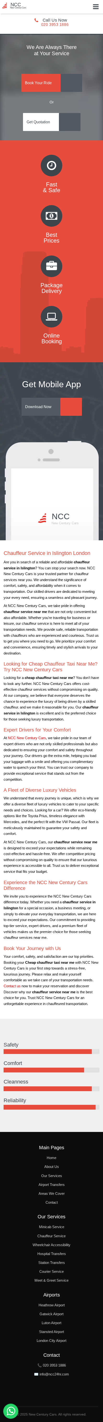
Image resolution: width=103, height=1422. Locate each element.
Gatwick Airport (51, 1314)
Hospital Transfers (51, 1254)
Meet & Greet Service (51, 1280)
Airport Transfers (52, 1185)
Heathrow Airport (52, 1305)
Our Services (51, 1176)
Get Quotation (38, 122)
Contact (52, 1202)
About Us (51, 1167)
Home (51, 1158)
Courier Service (51, 1271)
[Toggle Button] (96, 6)
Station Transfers (51, 1263)
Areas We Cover (52, 1193)
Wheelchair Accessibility (51, 1245)
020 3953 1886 (55, 25)
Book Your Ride (38, 83)
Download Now (38, 407)
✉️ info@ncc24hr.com (51, 1374)
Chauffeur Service (51, 1236)
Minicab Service (51, 1227)
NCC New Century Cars (27, 738)
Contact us (12, 986)
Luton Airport (51, 1323)
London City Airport (51, 1341)
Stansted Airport (51, 1332)
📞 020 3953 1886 (51, 1365)
